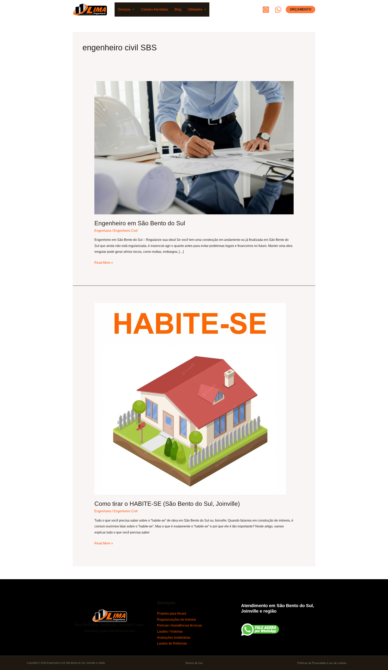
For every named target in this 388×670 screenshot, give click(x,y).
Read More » (103, 262)
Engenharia (102, 230)
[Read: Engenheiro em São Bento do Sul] (194, 147)
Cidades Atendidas (154, 9)
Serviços (124, 9)
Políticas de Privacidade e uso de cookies (322, 663)
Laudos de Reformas (172, 643)
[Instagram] (265, 9)
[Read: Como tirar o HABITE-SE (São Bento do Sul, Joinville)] (190, 398)
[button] (132, 9)
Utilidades (195, 9)
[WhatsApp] (278, 9)
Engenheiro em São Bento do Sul (139, 223)
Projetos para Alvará (171, 613)
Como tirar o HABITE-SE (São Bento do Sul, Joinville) (167, 503)
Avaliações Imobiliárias (173, 637)
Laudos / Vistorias (170, 631)
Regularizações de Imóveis (176, 619)
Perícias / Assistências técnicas (179, 625)
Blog (178, 9)
